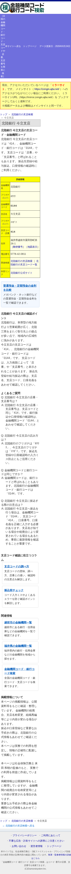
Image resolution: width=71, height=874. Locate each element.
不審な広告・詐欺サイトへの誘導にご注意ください (36, 840)
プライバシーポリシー (25, 835)
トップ (3, 114)
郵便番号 (18, 246)
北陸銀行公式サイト (21, 272)
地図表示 (32, 246)
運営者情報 (37, 846)
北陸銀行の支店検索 (22, 114)
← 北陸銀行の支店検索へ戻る (18, 825)
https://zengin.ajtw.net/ (47, 89)
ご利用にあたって (50, 835)
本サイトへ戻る (13, 46)
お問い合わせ (19, 846)
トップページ (30, 46)
